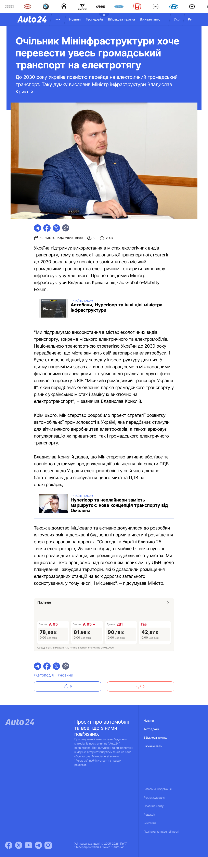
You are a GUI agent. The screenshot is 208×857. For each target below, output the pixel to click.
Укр (177, 19)
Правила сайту (154, 806)
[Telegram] (38, 845)
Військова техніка (121, 19)
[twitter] (56, 228)
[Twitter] (18, 845)
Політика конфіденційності (161, 831)
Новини (75, 19)
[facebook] (47, 228)
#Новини (65, 675)
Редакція (150, 814)
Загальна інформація (158, 789)
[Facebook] (8, 845)
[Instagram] (48, 845)
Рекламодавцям (155, 797)
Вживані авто (150, 19)
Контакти (150, 823)
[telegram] (37, 228)
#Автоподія (44, 675)
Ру (190, 19)
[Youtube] (28, 845)
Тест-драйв (94, 19)
